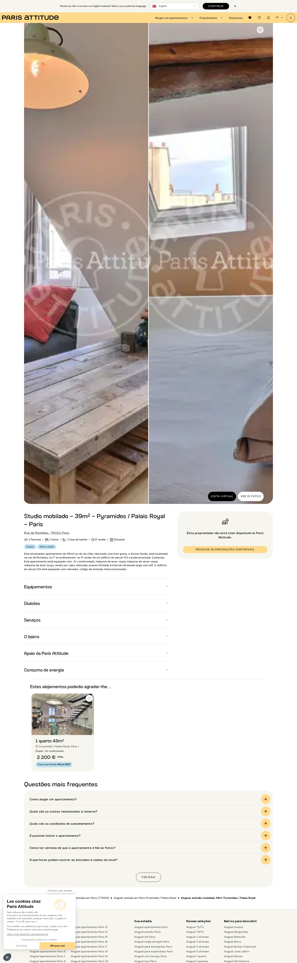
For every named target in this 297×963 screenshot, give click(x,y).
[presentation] (174, 17)
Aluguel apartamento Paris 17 (89, 946)
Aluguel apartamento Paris (151, 927)
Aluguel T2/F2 (195, 927)
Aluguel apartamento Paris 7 (47, 956)
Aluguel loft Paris (144, 937)
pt (277, 17)
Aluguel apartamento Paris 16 (89, 941)
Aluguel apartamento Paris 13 (89, 927)
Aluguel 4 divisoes (197, 946)
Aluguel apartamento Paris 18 (89, 951)
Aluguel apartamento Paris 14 (89, 932)
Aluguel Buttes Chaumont (240, 946)
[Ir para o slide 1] (61, 728)
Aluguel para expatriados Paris (153, 951)
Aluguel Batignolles (236, 932)
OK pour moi (57, 945)
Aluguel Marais (233, 956)
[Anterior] (30, 264)
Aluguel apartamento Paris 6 (48, 951)
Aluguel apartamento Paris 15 (89, 937)
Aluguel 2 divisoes (197, 937)
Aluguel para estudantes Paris (153, 946)
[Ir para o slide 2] (65, 728)
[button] (7, 957)
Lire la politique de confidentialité (27, 934)
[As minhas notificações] (268, 17)
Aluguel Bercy (232, 941)
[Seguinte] (267, 264)
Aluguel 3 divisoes (197, 941)
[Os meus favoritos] (250, 17)
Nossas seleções (198, 921)
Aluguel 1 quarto (196, 956)
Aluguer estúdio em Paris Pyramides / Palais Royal (145, 898)
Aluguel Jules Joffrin (236, 951)
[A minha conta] (291, 18)
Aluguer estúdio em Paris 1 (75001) (87, 898)
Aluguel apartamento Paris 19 (89, 956)
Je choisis (21, 945)
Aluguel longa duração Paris (151, 941)
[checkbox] (260, 29)
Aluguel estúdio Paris (147, 932)
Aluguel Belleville (234, 937)
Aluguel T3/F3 (195, 932)
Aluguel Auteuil (233, 927)
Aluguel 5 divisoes (197, 951)
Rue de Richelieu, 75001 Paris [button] (46, 532)
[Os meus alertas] (259, 17)
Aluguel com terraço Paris (150, 956)
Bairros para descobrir (240, 921)
